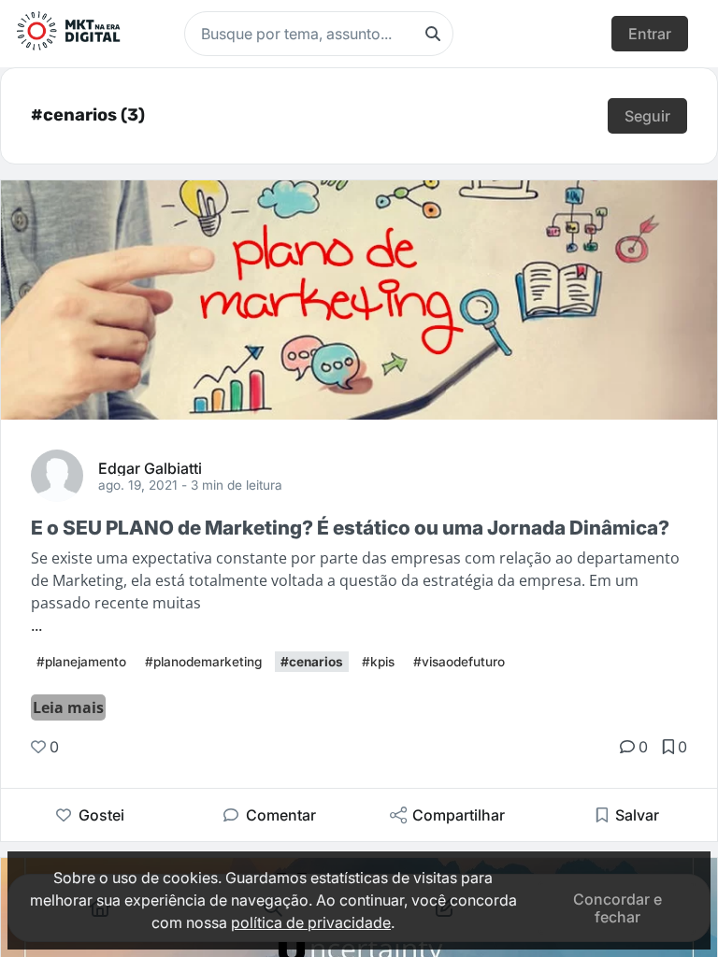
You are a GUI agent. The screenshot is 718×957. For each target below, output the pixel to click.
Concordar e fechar (617, 907)
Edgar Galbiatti (150, 467)
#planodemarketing (203, 661)
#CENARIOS (311, 661)
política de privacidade (311, 922)
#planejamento (81, 661)
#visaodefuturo (459, 661)
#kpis (378, 661)
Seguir (647, 116)
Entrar (649, 33)
